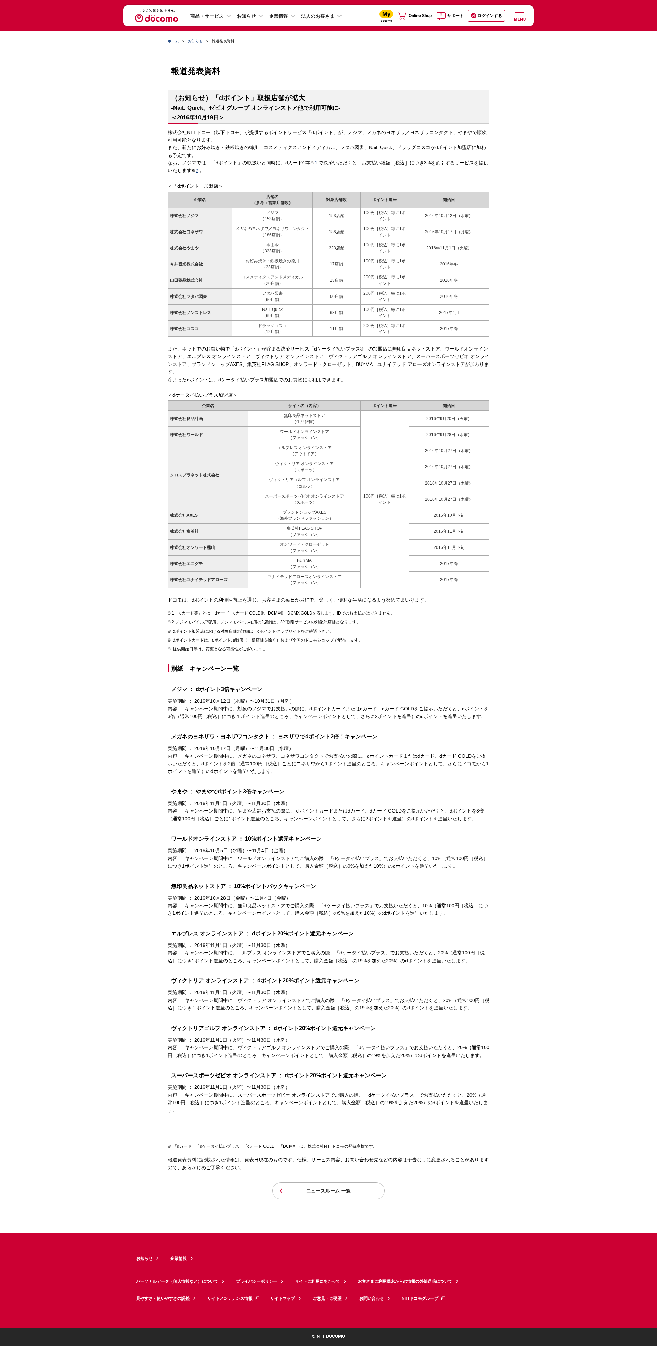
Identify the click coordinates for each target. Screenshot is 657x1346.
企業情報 (278, 16)
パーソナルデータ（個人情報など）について (177, 1281)
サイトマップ (282, 1298)
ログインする (489, 15)
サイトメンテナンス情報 (230, 1298)
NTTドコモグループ (420, 1298)
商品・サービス (207, 16)
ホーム (173, 41)
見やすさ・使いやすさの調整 (163, 1298)
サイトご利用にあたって (317, 1281)
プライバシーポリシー (256, 1281)
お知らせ (246, 16)
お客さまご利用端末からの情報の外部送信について (405, 1281)
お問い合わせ (371, 1298)
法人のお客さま (318, 16)
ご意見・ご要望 (327, 1298)
